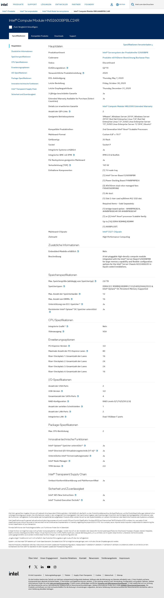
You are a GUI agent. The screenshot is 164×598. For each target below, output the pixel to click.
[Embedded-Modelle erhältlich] (78, 251)
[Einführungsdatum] (67, 68)
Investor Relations (68, 558)
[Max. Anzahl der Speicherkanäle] (79, 294)
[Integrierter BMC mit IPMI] (73, 155)
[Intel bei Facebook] (29, 567)
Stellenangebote (109, 558)
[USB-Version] (61, 391)
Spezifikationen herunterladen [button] (137, 44)
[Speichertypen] (64, 286)
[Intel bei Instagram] (55, 567)
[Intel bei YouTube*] (49, 567)
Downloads (58, 36)
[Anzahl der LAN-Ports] (70, 411)
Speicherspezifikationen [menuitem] (21, 57)
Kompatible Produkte (39, 36)
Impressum (124, 558)
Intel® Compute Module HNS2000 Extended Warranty (127, 106)
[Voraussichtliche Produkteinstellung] (83, 73)
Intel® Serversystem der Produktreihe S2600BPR (125, 52)
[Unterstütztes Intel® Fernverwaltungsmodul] (90, 456)
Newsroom (94, 558)
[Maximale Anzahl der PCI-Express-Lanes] (87, 351)
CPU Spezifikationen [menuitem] (19, 62)
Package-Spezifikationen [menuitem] (21, 78)
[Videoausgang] (63, 331)
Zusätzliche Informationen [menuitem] (21, 51)
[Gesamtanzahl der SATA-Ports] (77, 396)
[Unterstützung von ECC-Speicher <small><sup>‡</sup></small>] (82, 304)
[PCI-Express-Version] (69, 346)
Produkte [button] (18, 4)
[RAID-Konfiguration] (68, 401)
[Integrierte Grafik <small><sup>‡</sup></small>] (67, 326)
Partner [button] (76, 4)
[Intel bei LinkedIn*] (42, 567)
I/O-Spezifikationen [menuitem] (19, 73)
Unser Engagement (49, 558)
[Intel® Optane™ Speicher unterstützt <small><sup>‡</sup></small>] (84, 446)
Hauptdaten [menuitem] (16, 46)
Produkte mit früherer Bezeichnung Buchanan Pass (126, 57)
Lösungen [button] (46, 4)
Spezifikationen (18, 36)
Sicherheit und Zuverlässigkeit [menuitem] (23, 94)
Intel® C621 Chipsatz (112, 232)
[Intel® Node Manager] (69, 461)
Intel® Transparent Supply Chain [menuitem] (24, 89)
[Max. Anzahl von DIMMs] (71, 299)
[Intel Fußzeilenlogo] (14, 573)
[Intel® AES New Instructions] (75, 495)
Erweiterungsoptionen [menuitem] (20, 67)
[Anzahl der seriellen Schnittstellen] (81, 406)
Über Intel (33, 558)
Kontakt (82, 558)
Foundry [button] (89, 4)
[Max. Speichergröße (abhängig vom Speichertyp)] (95, 281)
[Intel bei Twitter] (36, 567)
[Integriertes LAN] (65, 417)
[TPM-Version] (62, 466)
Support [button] (32, 4)
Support (73, 36)
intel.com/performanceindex (59, 583)
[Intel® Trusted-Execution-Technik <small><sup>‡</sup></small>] (81, 500)
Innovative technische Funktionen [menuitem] (24, 83)
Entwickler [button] (61, 4)
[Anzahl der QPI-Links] (69, 111)
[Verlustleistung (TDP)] (70, 165)
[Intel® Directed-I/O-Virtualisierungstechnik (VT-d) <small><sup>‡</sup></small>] (97, 451)
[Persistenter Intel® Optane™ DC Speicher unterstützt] (49, 312)
